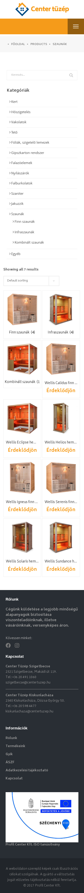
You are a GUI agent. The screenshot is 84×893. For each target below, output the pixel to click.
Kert (14, 101)
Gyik (9, 754)
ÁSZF (10, 762)
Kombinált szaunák (29, 242)
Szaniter (17, 193)
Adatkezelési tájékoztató (27, 770)
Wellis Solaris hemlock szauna (22, 561)
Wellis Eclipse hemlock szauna (22, 442)
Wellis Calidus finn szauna (61, 383)
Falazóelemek (21, 162)
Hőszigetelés (20, 112)
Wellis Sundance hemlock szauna (61, 561)
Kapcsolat (14, 778)
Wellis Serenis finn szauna (61, 502)
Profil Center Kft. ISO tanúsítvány (33, 845)
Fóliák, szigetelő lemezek (30, 142)
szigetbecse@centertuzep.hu (28, 682)
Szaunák (17, 214)
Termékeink (15, 746)
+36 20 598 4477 (24, 706)
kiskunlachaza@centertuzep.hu (30, 711)
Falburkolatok (21, 183)
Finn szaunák (25, 221)
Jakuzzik (17, 203)
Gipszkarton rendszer (27, 152)
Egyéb (15, 253)
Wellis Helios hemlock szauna (61, 442)
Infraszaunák (24, 232)
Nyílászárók (20, 173)
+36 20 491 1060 (24, 677)
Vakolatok (18, 122)
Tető (14, 132)
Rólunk (11, 738)
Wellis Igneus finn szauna (22, 502)
